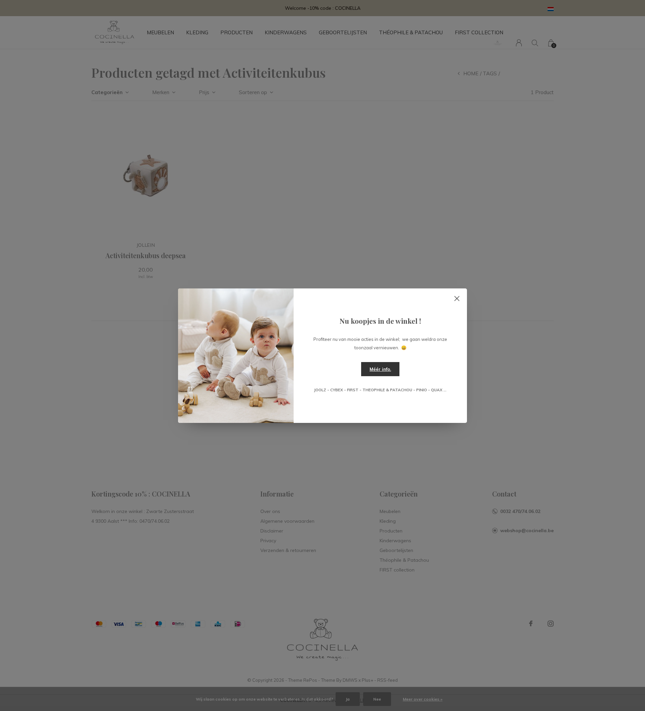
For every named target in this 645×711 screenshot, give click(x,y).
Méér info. (380, 369)
